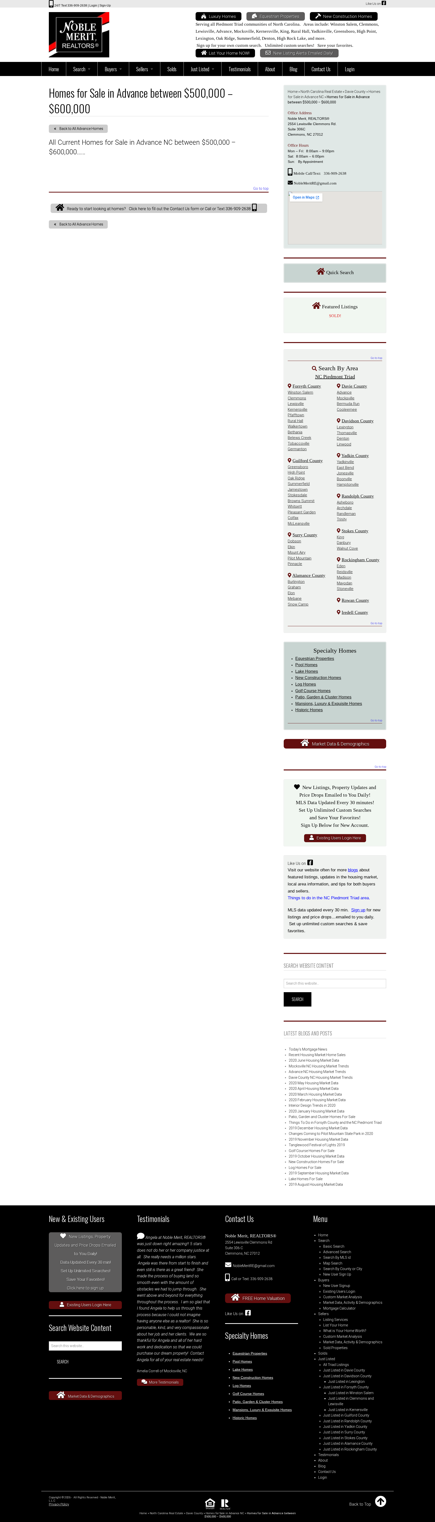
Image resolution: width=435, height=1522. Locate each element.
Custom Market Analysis (342, 1297)
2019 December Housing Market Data (318, 1128)
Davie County (355, 92)
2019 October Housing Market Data (316, 1156)
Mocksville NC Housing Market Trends (319, 1066)
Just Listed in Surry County (344, 1432)
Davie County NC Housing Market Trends (321, 1077)
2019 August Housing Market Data (316, 1184)
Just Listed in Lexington (346, 1382)
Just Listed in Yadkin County (345, 1427)
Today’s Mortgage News (308, 1049)
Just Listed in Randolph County (347, 1421)
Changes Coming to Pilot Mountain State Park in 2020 (331, 1134)
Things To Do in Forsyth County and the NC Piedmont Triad (335, 1123)
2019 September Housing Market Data (319, 1173)
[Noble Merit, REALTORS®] (79, 33)
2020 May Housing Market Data (313, 1083)
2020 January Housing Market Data (316, 1111)
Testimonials (328, 1455)
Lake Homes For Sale (305, 1179)
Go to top (261, 189)
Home (293, 92)
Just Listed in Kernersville (348, 1410)
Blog (321, 1466)
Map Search (332, 1263)
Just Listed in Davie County (344, 1370)
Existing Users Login (339, 1291)
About (323, 1460)
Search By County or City (342, 1269)
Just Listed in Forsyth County (346, 1387)
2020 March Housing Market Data (315, 1094)
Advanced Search (337, 1252)
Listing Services (335, 1320)
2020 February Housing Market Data (317, 1100)
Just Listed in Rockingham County (350, 1449)
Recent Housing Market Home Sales (317, 1055)
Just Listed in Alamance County (348, 1443)
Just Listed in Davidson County (347, 1376)
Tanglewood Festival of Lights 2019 (317, 1145)
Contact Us (327, 1472)
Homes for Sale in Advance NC (225, 1513)
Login (322, 1477)
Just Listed (326, 1359)
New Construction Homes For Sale (316, 1162)
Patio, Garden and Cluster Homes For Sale (322, 1117)
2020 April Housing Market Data (314, 1089)
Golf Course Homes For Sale (311, 1151)
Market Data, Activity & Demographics (352, 1303)
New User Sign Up (337, 1274)
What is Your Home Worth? (344, 1331)
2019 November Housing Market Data (318, 1139)
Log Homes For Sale (305, 1168)
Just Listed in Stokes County (345, 1438)
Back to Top (360, 1504)
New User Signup (336, 1286)
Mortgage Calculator (339, 1308)
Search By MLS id (337, 1257)
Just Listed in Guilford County (346, 1415)
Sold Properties (335, 1348)
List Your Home (335, 1325)
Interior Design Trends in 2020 (312, 1105)
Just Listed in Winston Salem (351, 1393)
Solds (323, 1353)
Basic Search (333, 1246)
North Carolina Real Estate (321, 92)
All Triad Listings (336, 1365)
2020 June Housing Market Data (314, 1060)
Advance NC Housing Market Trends (317, 1072)
